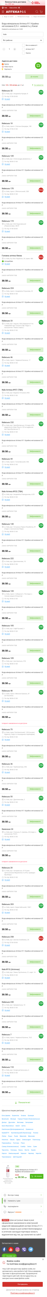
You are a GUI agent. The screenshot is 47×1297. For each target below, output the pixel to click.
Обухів (12, 1140)
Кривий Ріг (5, 1133)
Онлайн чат (11, 1256)
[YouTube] (10, 1249)
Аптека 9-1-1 (16, 12)
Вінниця (13, 1119)
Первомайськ (6, 1143)
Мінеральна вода (23, 16)
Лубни (4, 1136)
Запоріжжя (29, 1122)
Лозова (35, 1133)
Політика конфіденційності (22, 1293)
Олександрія (26, 1140)
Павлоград (36, 1140)
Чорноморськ (6, 1157)
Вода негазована (39, 16)
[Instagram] (17, 1249)
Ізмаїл (18, 1126)
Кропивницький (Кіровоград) (21, 1133)
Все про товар (13, 1195)
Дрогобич (11, 1122)
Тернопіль (5, 1150)
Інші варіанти (13, 1206)
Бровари (31, 1115)
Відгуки (11, 1212)
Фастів (27, 1150)
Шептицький (17, 1157)
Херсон (4, 1153)
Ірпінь (24, 1126)
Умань (20, 1150)
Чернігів (38, 1153)
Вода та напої (8, 16)
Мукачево (31, 1136)
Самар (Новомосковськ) (10, 1146)
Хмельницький (14, 1153)
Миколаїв (23, 1136)
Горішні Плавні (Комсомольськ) (29, 1119)
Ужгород (13, 1150)
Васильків (5, 1119)
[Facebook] (4, 1249)
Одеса (18, 1140)
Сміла (29, 1146)
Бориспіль (15, 1115)
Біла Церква (6, 1115)
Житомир (20, 1122)
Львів (16, 1136)
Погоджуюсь (43, 1259)
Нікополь (5, 1140)
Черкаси (23, 1153)
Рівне (23, 1143)
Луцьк (10, 1136)
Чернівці (31, 1153)
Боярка (23, 1115)
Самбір (22, 1146)
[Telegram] (30, 1249)
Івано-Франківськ (8, 1126)
